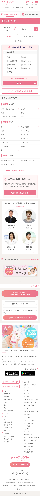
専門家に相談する (20, 192)
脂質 (2, 135)
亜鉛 (2, 150)
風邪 (22, 117)
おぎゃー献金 (28, 449)
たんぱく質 (25, 127)
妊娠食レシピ (8, 425)
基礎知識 (6, 396)
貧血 (2, 113)
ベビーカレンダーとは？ (16, 480)
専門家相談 (7, 394)
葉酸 (2, 131)
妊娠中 (6, 402)
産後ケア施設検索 (9, 436)
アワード (26, 388)
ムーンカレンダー (29, 420)
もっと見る (19, 41)
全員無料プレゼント (30, 402)
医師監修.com (28, 434)
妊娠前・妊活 (8, 399)
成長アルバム (8, 430)
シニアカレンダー (29, 426)
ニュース (6, 391)
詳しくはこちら (30, 369)
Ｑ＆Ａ (6, 413)
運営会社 (27, 480)
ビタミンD (24, 139)
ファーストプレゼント (30, 405)
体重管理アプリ (28, 414)
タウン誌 (26, 393)
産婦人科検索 (8, 439)
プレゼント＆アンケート (30, 399)
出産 (5, 405)
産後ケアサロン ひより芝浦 (30, 440)
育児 (5, 408)
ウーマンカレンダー (30, 423)
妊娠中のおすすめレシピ (14, 7)
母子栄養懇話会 (28, 452)
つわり (23, 109)
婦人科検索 (7, 442)
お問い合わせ (19, 489)
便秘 (22, 113)
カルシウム (25, 131)
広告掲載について (24, 486)
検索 (20, 83)
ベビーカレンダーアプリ (30, 411)
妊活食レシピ (8, 428)
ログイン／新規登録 (20, 464)
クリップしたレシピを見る (21, 91)
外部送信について (27, 483)
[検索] (32, 2)
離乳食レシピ (8, 422)
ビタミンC (4, 139)
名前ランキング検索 (30, 385)
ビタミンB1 (5, 142)
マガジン (26, 390)
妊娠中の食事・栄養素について (18, 170)
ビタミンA (24, 135)
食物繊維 (24, 146)
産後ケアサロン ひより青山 (30, 437)
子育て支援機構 (28, 446)
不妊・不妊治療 (8, 411)
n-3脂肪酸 (4, 146)
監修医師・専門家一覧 (11, 386)
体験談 (6, 416)
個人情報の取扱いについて (13, 483)
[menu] (37, 2)
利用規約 (32, 486)
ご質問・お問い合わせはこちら (20, 317)
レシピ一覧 (30, 7)
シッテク (26, 429)
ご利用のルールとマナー (20, 303)
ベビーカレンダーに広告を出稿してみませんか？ (20, 293)
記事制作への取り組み (11, 382)
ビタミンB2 (25, 142)
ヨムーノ (26, 432)
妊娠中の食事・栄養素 (31, 14)
